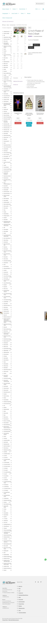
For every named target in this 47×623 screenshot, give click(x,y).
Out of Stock (18, 123)
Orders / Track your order (7, 17)
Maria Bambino (6, 313)
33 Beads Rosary (7, 31)
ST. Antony (6, 457)
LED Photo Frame (7, 305)
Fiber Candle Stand (7, 204)
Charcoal (5, 111)
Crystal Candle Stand (7, 169)
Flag (4, 209)
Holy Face (5, 246)
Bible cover (6, 63)
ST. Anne (5, 455)
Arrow (5, 52)
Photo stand (6, 390)
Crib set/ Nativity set (7, 152)
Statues (14, 9)
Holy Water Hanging (7, 260)
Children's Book (6, 113)
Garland (5, 217)
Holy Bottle (6, 242)
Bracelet (5, 71)
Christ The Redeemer (7, 116)
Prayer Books (6, 399)
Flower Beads (6, 213)
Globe (5, 233)
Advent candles (6, 33)
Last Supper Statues (7, 299)
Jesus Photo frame (7, 282)
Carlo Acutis (6, 93)
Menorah (5, 327)
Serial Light (6, 442)
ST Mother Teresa (7, 453)
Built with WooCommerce (14, 620)
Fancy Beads (6, 200)
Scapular (5, 438)
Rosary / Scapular (5, 9)
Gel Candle (6, 219)
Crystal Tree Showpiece (6, 173)
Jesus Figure (6, 277)
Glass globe (6, 231)
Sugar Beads (6, 514)
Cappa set (5, 83)
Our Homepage (22, 601)
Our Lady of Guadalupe (6, 376)
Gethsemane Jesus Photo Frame (7, 225)
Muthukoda (6, 342)
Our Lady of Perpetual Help (6, 381)
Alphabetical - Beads (7, 37)
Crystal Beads (6, 167)
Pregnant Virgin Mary (7, 401)
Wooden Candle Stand (8, 556)
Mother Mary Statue (7, 338)
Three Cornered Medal (7, 530)
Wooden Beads (6, 554)
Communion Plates (7, 144)
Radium (5, 407)
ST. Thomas (6, 490)
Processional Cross (7, 403)
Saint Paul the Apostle (6, 434)
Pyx (4, 405)
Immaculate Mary (7, 268)
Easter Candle (6, 187)
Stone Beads (6, 512)
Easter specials (6, 191)
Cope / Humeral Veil (7, 146)
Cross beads (6, 156)
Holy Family (6, 248)
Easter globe (6, 189)
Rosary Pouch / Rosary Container (7, 427)
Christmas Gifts (6, 123)
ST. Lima (5, 477)
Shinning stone (6, 444)
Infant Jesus (6, 274)
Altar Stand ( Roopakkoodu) (6, 43)
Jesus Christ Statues (7, 275)
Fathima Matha (6, 202)
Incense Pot (6, 272)
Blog (19, 588)
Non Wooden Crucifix (7, 348)
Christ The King (6, 115)
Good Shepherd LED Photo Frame (7, 236)
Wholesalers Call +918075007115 (7, 21)
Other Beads (6, 363)
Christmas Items (12, 24)
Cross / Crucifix (14, 13)
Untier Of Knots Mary (7, 535)
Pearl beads (6, 386)
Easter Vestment (7, 193)
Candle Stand (6, 78)
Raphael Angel (6, 409)
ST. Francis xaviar (7, 466)
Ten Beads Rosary (7, 524)
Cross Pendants (6, 158)
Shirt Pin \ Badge (7, 445)
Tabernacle (6, 520)
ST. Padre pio (6, 484)
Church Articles (22, 9)
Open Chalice (6, 359)
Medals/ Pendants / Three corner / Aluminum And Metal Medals (7, 320)
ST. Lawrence (6, 475)
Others (22, 13)
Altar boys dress (7, 39)
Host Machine (6, 266)
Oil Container (6, 354)
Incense (5, 270)
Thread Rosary (6, 526)
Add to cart (36, 44)
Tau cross (5, 522)
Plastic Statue (6, 395)
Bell (4, 59)
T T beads (5, 518)
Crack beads (6, 148)
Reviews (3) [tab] (15, 84)
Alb (4, 35)
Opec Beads (6, 358)
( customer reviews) (38, 36)
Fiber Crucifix (6, 206)
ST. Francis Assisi (7, 464)
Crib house (6, 150)
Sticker (5, 509)
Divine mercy (6, 177)
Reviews (28, 13)
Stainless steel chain (7, 500)
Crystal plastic (6, 170)
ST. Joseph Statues (7, 472)
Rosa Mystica (6, 418)
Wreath (5, 570)
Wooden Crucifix (7, 558)
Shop (20, 610)
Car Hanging (6, 88)
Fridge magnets (6, 215)
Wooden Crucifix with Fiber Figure (7, 561)
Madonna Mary (6, 311)
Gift (4, 227)
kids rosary (6, 288)
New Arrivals (6, 344)
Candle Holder (6, 76)
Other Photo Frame (7, 369)
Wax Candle (6, 545)
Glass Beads (6, 229)
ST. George (6, 468)
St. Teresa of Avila (7, 488)
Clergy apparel (5, 13)
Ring (4, 415)
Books (5, 69)
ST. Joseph (6, 470)
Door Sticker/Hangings (7, 183)
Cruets (5, 165)
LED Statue (6, 307)
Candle (5, 75)
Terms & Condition (22, 612)
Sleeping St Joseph (7, 449)
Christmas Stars (7, 127)
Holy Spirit (6, 256)
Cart (19, 590)
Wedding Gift (6, 550)
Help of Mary (6, 240)
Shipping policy (22, 608)
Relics (5, 411)
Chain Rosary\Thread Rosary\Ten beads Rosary (7, 104)
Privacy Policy (21, 603)
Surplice (5, 516)
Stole (5, 510)
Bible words (6, 67)
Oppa (5, 361)
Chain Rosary (6, 101)
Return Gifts (6, 413)
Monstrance (6, 330)
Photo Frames (6, 388)
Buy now (31, 47)
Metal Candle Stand (7, 328)
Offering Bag (6, 350)
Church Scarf (6, 137)
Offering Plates (6, 352)
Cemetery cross (6, 97)
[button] (24, 28)
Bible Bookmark (6, 61)
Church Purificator (7, 135)
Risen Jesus (6, 416)
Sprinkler (5, 451)
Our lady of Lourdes (7, 378)
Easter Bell (6, 185)
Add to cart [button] (29, 123)
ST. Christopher (6, 462)
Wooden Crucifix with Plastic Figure (7, 564)
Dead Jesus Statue (7, 175)
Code (5, 143)
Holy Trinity (6, 258)
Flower (5, 211)
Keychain (5, 286)
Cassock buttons (7, 95)
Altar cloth (6, 41)
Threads (5, 528)
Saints (5, 436)
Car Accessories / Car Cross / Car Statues (7, 86)
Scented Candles (7, 440)
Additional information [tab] (18, 81)
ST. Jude (5, 473)
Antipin (5, 50)
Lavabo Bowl (6, 301)
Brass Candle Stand (7, 73)
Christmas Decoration (6, 121)
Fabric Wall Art (6, 198)
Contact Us (21, 592)
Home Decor (6, 262)
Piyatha (5, 393)
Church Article (6, 131)
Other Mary (6, 367)
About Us (20, 586)
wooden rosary (6, 566)
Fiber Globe (6, 207)
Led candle (6, 303)
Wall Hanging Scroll (7, 543)
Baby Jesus (6, 57)
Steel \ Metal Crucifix (7, 504)
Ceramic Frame (6, 99)
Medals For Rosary (7, 316)
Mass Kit (5, 314)
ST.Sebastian (6, 498)
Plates (5, 397)
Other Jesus (6, 365)
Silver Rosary (6, 447)
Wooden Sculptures (7, 568)
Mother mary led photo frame (7, 333)
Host (4, 264)
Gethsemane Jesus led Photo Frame (7, 222)
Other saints (6, 371)
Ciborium (5, 139)
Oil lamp (5, 356)
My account (21, 599)
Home (5, 24)
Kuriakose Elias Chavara (6, 291)
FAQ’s (20, 597)
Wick (4, 552)
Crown (5, 160)
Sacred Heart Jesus (7, 429)
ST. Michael (6, 479)
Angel (5, 49)
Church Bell (6, 133)
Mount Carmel (6, 340)
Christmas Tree (6, 129)
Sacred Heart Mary (7, 431)
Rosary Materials (7, 424)
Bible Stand (6, 65)
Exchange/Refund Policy (23, 595)
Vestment (5, 538)
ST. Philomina (6, 486)
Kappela (5, 284)
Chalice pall (6, 109)
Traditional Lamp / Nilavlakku (7, 532)
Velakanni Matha (7, 536)
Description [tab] (15, 77)
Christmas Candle (7, 118)
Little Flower (6, 309)
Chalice (5, 107)
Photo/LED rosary (7, 392)
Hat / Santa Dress (7, 238)
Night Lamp (6, 346)
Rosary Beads (6, 422)
